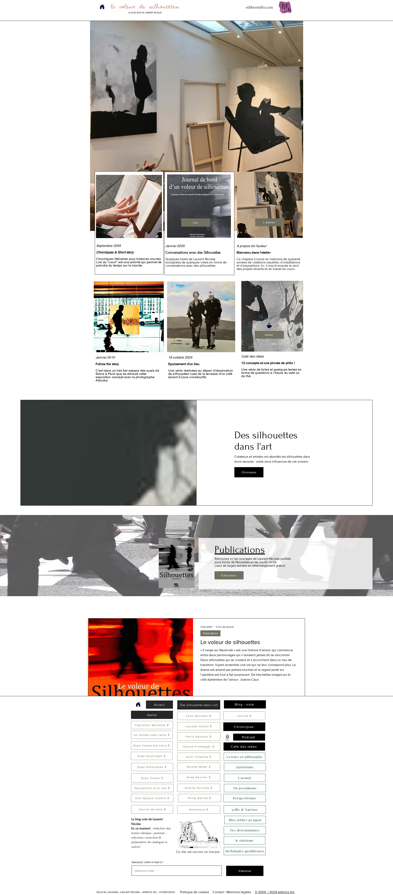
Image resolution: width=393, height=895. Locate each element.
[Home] (138, 704)
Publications (210, 633)
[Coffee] (269, 325)
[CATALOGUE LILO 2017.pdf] (102, 7)
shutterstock (167, 892)
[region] (269, 221)
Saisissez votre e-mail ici (147, 862)
